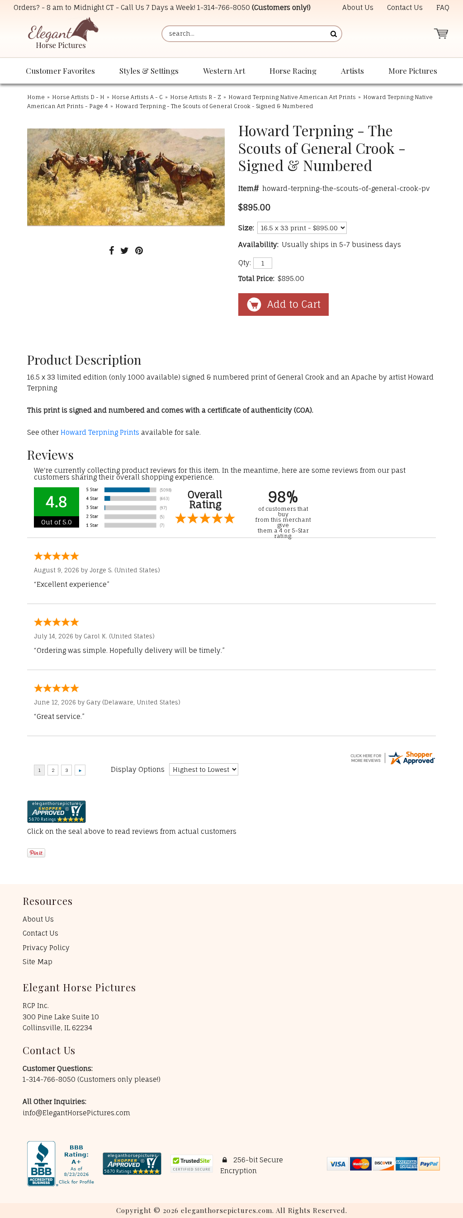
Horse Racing (293, 71)
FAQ (442, 7)
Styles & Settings (149, 71)
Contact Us (405, 7)
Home (36, 97)
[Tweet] (124, 250)
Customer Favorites (60, 71)
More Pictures (412, 71)
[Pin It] (139, 250)
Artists (352, 71)
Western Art (224, 71)
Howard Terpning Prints (100, 432)
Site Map (37, 961)
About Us (357, 7)
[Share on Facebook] (111, 250)
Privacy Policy (46, 947)
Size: (246, 228)
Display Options (138, 769)
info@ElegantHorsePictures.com (76, 1113)
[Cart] (440, 34)
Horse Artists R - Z (195, 97)
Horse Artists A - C (137, 97)
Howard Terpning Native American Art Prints (292, 97)
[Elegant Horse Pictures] (63, 33)
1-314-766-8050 (223, 7)
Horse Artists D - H (78, 97)
